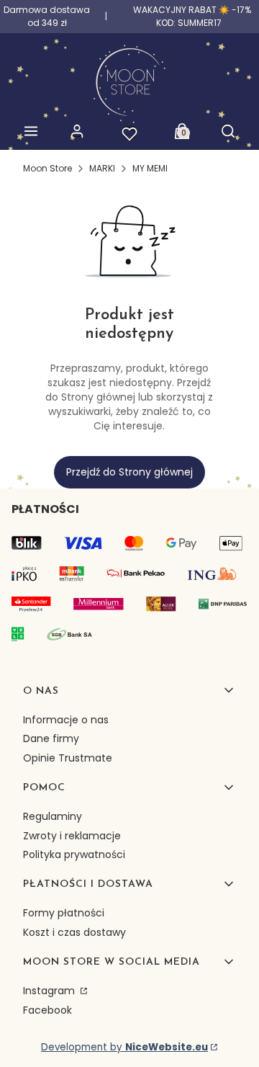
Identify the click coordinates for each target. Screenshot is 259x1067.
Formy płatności (63, 913)
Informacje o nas (66, 720)
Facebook (47, 1010)
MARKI (102, 168)
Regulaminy (52, 816)
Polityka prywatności (74, 854)
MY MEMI (150, 168)
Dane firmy (51, 738)
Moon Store (47, 168)
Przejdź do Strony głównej (129, 472)
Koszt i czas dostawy (74, 932)
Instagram (50, 990)
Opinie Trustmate (67, 758)
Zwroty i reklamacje (72, 836)
